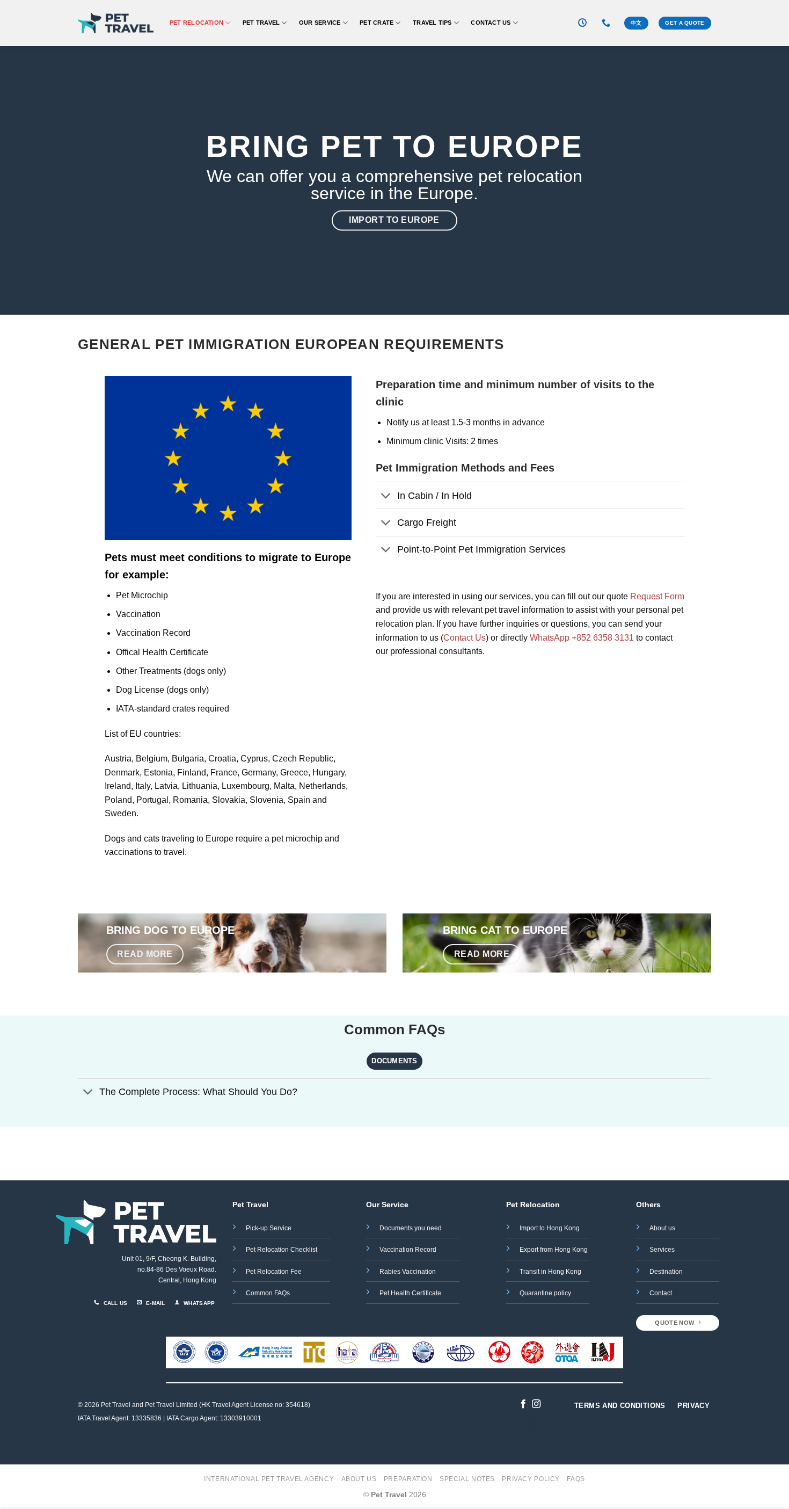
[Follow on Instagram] (536, 1404)
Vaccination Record (407, 1249)
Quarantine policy (545, 1293)
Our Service (319, 22)
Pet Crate (376, 22)
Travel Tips (432, 22)
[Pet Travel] (116, 23)
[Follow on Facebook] (523, 1404)
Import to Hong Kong (550, 1228)
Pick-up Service (268, 1228)
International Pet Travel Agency (269, 1479)
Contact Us (490, 22)
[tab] (395, 1061)
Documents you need (411, 1228)
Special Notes (467, 1479)
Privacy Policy (531, 1479)
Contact (660, 1293)
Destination (666, 1271)
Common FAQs (268, 1293)
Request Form (657, 596)
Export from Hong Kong (554, 1249)
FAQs (576, 1479)
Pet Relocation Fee (274, 1271)
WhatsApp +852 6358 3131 (582, 637)
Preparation (408, 1479)
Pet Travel (261, 22)
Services (662, 1249)
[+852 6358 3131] (607, 22)
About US (359, 1479)
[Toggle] (386, 496)
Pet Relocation (196, 22)
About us (662, 1228)
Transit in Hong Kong (550, 1271)
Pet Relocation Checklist (281, 1249)
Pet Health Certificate (410, 1293)
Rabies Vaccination (407, 1271)
